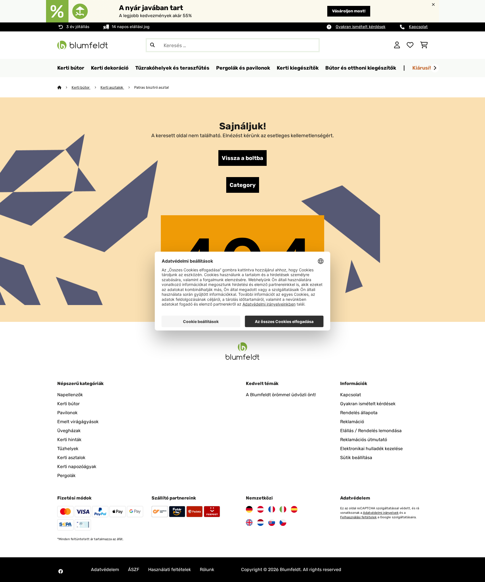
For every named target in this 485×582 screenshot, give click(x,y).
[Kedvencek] (410, 45)
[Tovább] (435, 68)
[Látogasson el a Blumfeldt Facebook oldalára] (60, 571)
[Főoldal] (64, 87)
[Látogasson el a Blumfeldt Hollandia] (260, 522)
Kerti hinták (69, 439)
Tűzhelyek (67, 448)
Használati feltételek (169, 569)
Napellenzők (70, 394)
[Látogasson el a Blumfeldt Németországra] (249, 509)
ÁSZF (133, 569)
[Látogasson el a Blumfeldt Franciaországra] (271, 509)
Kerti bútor (81, 87)
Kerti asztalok (112, 87)
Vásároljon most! (348, 11)
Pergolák (66, 475)
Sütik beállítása (356, 457)
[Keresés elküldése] (152, 45)
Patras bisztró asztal (151, 87)
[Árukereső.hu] (362, 44)
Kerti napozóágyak (76, 466)
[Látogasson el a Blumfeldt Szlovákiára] (271, 522)
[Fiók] (397, 45)
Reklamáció (352, 421)
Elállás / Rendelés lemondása (371, 430)
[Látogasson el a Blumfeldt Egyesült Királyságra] (249, 522)
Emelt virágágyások (78, 421)
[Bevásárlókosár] (424, 45)
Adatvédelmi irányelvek (381, 513)
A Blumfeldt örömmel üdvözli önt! (281, 394)
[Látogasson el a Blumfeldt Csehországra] (283, 522)
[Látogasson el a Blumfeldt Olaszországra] (283, 509)
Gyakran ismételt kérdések (360, 26)
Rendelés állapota (359, 412)
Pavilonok (67, 412)
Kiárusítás (424, 68)
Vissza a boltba (242, 158)
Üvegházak (69, 430)
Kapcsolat (418, 26)
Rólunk (207, 569)
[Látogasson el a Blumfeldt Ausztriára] (260, 509)
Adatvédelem (105, 569)
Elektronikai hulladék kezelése (371, 448)
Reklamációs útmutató (363, 439)
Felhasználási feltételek (358, 517)
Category (243, 185)
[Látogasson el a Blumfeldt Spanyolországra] (294, 509)
